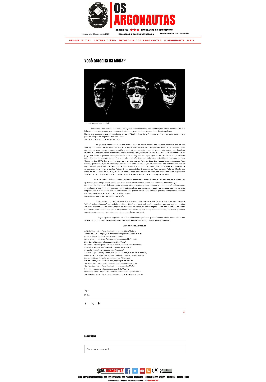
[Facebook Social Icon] (127, 371)
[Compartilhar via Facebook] (85, 303)
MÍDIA (86, 295)
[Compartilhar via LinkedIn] (99, 303)
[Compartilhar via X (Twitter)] (92, 303)
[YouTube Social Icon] (142, 371)
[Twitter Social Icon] (135, 371)
